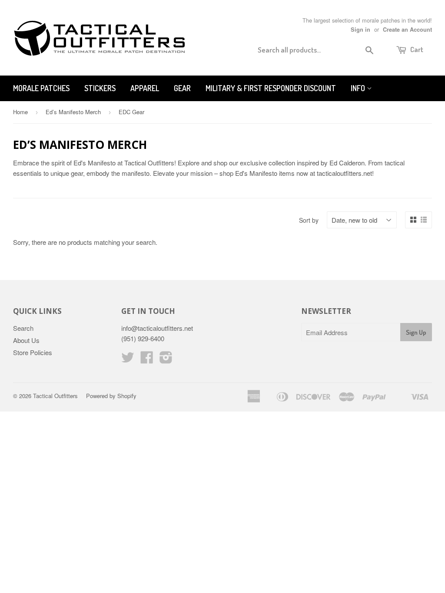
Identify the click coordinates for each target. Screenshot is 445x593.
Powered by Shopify (111, 396)
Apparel (144, 88)
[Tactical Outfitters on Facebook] (146, 359)
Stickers (100, 88)
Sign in (360, 29)
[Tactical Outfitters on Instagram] (166, 359)
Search (23, 328)
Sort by (309, 220)
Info (359, 88)
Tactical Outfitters (55, 396)
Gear (182, 88)
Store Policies (32, 352)
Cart (416, 49)
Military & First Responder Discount (271, 88)
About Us (26, 340)
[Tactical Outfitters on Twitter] (127, 359)
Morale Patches (41, 88)
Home (20, 112)
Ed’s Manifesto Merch (73, 112)
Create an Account (407, 29)
